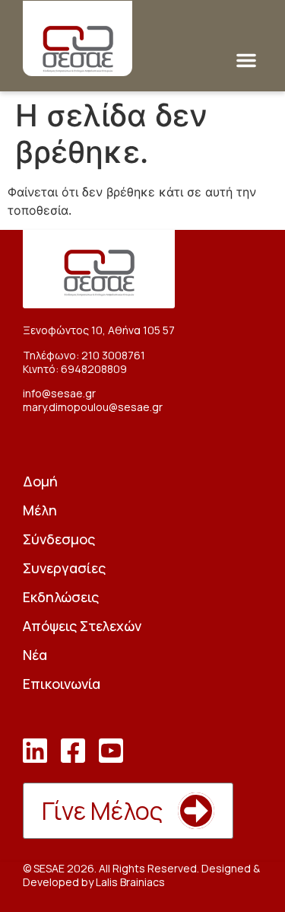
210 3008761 (113, 355)
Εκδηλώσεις (61, 597)
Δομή (40, 481)
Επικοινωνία (61, 683)
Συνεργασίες (64, 568)
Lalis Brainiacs (130, 882)
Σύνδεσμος (59, 539)
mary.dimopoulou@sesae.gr (93, 407)
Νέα (35, 655)
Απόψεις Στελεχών (82, 626)
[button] (246, 60)
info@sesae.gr (59, 393)
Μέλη (40, 510)
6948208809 (94, 369)
